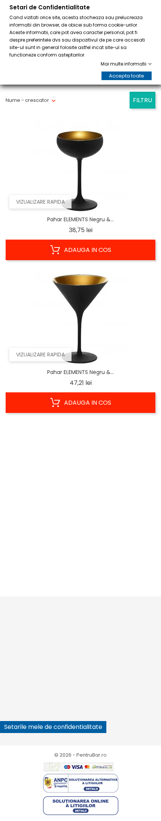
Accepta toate (126, 75)
